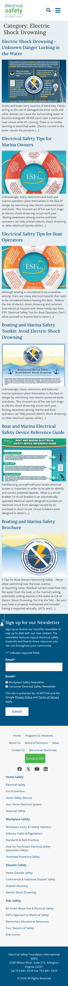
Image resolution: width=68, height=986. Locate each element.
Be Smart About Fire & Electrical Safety (30, 908)
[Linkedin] (46, 769)
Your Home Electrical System (24, 804)
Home (17, 735)
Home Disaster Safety (19, 872)
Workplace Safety (18, 819)
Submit (17, 711)
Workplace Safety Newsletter (26, 682)
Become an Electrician (43, 750)
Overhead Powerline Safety (23, 856)
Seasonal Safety (15, 811)
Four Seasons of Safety (20, 928)
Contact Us (18, 750)
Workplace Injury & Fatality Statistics (28, 827)
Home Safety (15, 777)
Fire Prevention (15, 791)
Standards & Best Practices (22, 840)
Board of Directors (36, 743)
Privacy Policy (23, 697)
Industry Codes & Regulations (24, 833)
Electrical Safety (15, 784)
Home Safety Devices (19, 798)
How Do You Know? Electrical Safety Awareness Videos (28, 848)
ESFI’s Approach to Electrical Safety (27, 915)
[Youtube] (37, 769)
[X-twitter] (28, 769)
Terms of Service (48, 697)
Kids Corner (13, 934)
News (55, 743)
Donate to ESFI (35, 758)
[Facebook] (19, 769)
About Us (14, 743)
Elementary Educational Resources (27, 921)
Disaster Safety (16, 865)
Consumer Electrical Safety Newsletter (32, 686)
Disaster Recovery (17, 886)
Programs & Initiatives (39, 735)
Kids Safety (13, 901)
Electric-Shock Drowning (21, 892)
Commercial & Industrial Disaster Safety (30, 879)
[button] (58, 10)
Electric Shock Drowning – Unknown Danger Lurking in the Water (31, 47)
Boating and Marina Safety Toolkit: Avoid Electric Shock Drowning (31, 331)
